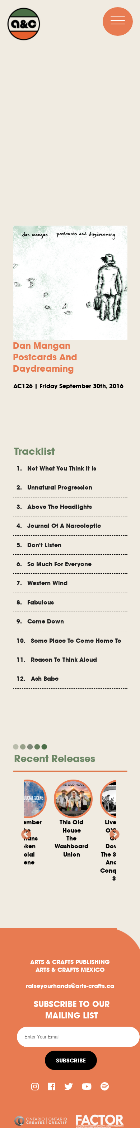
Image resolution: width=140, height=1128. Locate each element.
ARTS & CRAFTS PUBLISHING (70, 962)
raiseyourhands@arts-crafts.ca (70, 986)
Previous (24, 832)
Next (112, 832)
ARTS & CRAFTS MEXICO (70, 970)
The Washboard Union (62, 838)
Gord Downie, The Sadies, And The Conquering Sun (107, 850)
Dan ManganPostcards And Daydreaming (45, 357)
